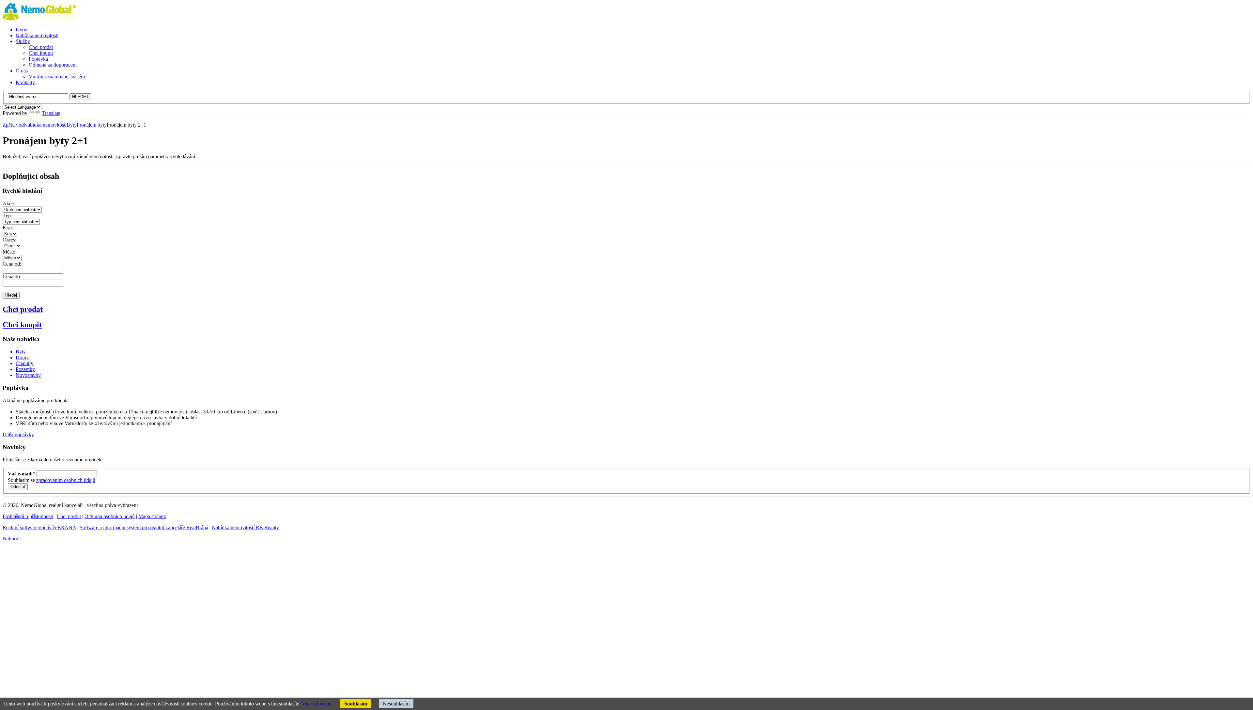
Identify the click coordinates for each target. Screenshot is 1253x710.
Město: (10, 252)
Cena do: (12, 276)
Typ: (7, 215)
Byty (72, 125)
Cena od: (12, 264)
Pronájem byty (92, 125)
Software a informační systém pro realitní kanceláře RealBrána (144, 527)
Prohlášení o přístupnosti (28, 516)
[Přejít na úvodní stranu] (39, 18)
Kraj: (8, 227)
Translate (51, 113)
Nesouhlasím (396, 703)
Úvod (18, 125)
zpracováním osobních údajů (65, 480)
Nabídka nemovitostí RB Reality (245, 527)
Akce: (9, 203)
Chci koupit (22, 324)
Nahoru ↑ (12, 538)
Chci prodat (23, 309)
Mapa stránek (152, 516)
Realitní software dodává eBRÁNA (39, 527)
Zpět (7, 125)
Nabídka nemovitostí (45, 125)
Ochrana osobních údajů (110, 516)
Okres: (9, 239)
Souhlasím (355, 703)
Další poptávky (18, 434)
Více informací (317, 703)
